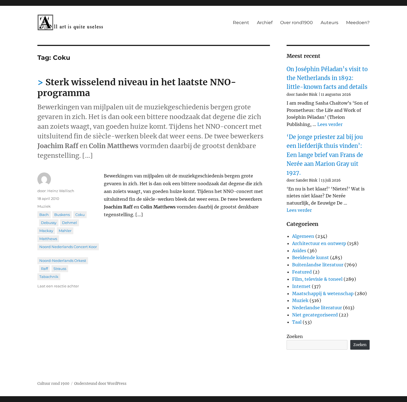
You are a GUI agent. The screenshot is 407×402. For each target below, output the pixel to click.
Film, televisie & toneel (317, 279)
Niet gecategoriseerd (315, 315)
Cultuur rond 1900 (53, 383)
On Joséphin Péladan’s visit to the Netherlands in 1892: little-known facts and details (327, 78)
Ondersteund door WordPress (100, 383)
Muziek (44, 206)
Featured (302, 272)
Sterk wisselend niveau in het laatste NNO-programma (136, 88)
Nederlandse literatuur (317, 307)
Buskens (62, 214)
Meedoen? (358, 22)
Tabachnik (48, 276)
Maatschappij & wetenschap (323, 293)
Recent (241, 22)
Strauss (59, 268)
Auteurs (329, 22)
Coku (80, 214)
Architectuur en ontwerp (319, 243)
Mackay (46, 230)
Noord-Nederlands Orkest (62, 260)
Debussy (48, 222)
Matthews (48, 238)
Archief (264, 22)
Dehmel (69, 222)
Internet (301, 286)
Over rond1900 (296, 22)
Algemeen (303, 236)
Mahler (65, 230)
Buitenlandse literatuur (317, 264)
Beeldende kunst (310, 257)
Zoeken (295, 336)
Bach (44, 214)
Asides (299, 250)
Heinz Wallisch (60, 191)
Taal (297, 322)
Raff (44, 268)
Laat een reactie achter (58, 286)
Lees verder (329, 124)
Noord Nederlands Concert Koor (68, 246)
